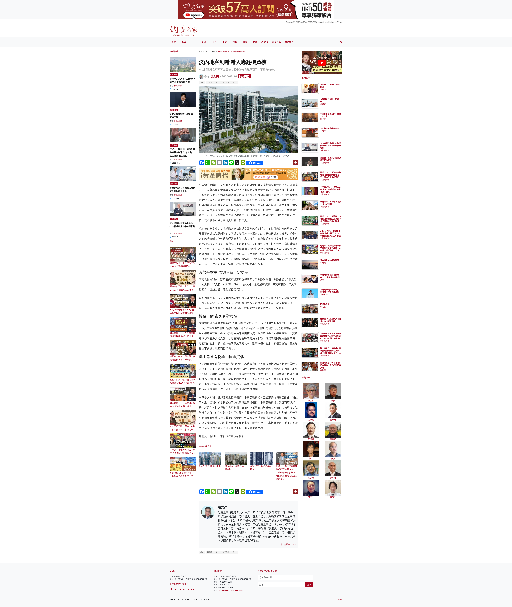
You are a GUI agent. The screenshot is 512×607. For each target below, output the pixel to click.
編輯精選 (324, 294)
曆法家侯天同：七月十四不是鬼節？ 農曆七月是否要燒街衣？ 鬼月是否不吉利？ (183, 289)
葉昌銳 (323, 104)
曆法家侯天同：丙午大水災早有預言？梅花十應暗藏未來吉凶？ (182, 429)
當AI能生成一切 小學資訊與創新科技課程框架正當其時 (330, 365)
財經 (204, 42)
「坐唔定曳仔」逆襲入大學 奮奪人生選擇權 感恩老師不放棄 (330, 189)
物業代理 (226, 83)
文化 (194, 42)
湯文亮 (215, 76)
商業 (235, 42)
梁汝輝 (323, 370)
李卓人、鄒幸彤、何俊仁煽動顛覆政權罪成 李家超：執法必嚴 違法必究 (182, 152)
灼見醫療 (173, 184)
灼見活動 (276, 42)
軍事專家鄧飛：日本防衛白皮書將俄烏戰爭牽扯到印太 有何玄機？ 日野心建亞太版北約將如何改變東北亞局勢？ (330, 338)
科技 (245, 42)
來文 (322, 280)
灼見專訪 (173, 219)
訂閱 (309, 584)
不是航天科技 (325, 304)
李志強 (323, 307)
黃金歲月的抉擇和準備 (329, 260)
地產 (213, 51)
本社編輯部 (178, 86)
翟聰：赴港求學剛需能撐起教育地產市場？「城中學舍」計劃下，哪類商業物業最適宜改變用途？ (286, 472)
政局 (174, 42)
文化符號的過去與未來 (329, 128)
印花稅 (209, 83)
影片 (255, 42)
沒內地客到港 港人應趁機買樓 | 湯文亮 (231, 51)
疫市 (234, 83)
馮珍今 (323, 89)
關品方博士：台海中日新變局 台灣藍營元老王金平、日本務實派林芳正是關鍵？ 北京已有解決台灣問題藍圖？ (330, 177)
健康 (224, 42)
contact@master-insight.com (231, 590)
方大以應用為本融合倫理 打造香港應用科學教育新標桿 (182, 226)
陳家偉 (323, 119)
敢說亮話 (244, 76)
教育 (184, 42)
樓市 (202, 83)
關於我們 (289, 42)
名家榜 (264, 42)
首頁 (200, 51)
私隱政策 (339, 599)
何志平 (323, 131)
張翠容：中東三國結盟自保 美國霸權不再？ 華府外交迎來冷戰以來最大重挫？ (183, 359)
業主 (217, 83)
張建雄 (323, 263)
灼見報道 (173, 75)
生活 (214, 42)
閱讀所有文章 (288, 544)
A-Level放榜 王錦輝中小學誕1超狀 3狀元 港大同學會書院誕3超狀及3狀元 (330, 233)
